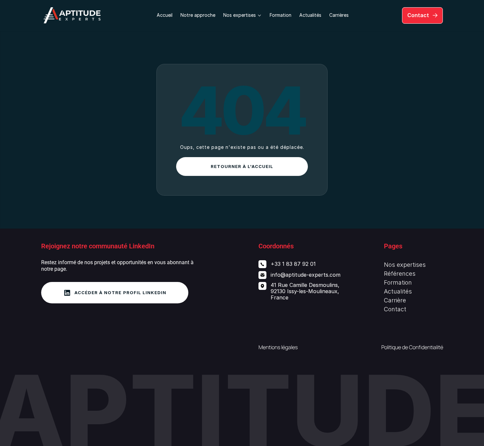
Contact (395, 309)
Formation (280, 15)
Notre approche (197, 15)
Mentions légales (278, 347)
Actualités (310, 15)
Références (400, 273)
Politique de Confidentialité (412, 347)
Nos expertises (405, 264)
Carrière (395, 300)
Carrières (339, 15)
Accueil (165, 15)
